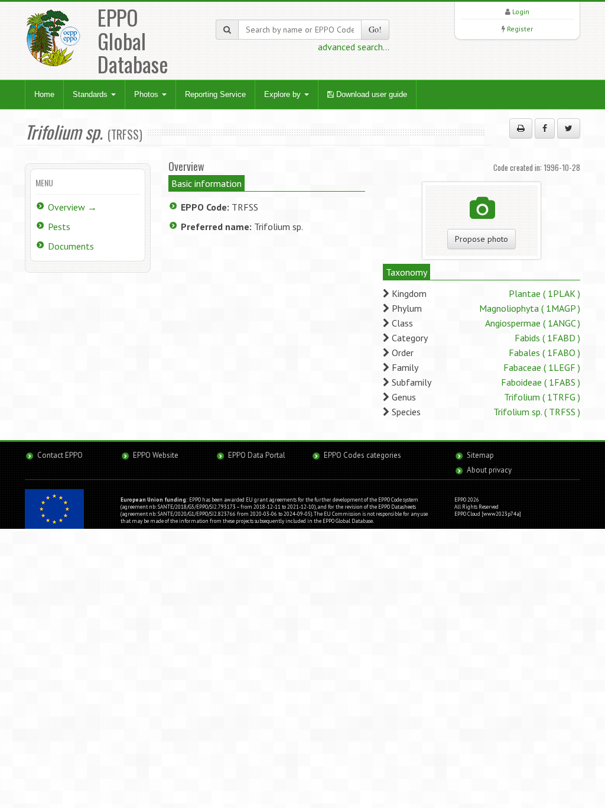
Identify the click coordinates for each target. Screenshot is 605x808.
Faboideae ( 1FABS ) (540, 382)
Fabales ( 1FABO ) (544, 352)
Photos (147, 94)
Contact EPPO (60, 455)
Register (520, 28)
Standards (91, 94)
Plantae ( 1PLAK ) (544, 293)
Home (44, 94)
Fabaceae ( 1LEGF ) (541, 367)
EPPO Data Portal (256, 455)
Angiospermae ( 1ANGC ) (532, 323)
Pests (59, 226)
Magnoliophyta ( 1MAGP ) (529, 308)
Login (520, 11)
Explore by (283, 94)
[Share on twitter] (568, 128)
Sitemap (480, 455)
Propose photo (481, 239)
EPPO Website (155, 455)
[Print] (520, 128)
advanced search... (353, 47)
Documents (71, 246)
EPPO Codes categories (362, 455)
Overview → (72, 207)
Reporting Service (215, 94)
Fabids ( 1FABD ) (547, 338)
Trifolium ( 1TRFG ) (542, 397)
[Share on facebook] (545, 128)
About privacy (489, 470)
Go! (375, 29)
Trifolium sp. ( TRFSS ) (536, 412)
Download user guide (370, 94)
